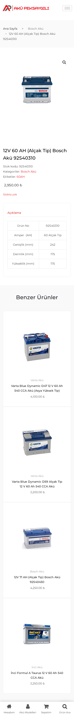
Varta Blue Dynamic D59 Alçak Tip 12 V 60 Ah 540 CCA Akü (37, 484)
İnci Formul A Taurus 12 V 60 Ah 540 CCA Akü (37, 675)
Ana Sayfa (10, 28)
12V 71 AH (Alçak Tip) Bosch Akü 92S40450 (37, 579)
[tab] (14, 214)
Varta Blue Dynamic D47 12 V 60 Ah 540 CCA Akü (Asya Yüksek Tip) (37, 388)
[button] (64, 62)
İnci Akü (37, 667)
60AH (21, 177)
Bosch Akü (35, 28)
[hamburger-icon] (67, 8)
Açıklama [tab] (14, 213)
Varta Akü (37, 380)
